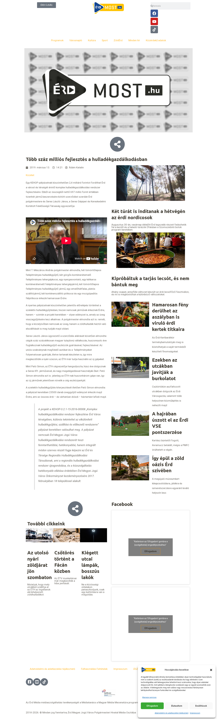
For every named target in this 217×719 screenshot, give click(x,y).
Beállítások (201, 706)
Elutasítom (176, 706)
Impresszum (195, 713)
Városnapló (75, 40)
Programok (57, 40)
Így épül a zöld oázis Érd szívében (168, 464)
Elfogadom (152, 706)
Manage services (149, 697)
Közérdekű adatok (156, 40)
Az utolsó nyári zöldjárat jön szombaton (39, 565)
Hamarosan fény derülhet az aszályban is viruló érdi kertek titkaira (170, 317)
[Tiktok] (154, 29)
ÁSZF (136, 668)
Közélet (30, 175)
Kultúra (92, 40)
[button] (211, 669)
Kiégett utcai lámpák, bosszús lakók (90, 565)
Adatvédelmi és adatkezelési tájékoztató (171, 713)
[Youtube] (154, 21)
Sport (105, 40)
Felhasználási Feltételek (94, 668)
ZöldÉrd (118, 40)
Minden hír (134, 40)
